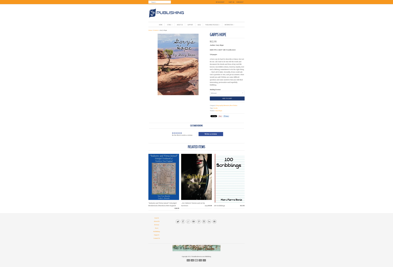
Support (190, 25)
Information (229, 25)
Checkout (240, 2)
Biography (219, 105)
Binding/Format (215, 89)
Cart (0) (231, 2)
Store (169, 25)
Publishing (156, 231)
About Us (180, 25)
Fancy (226, 116)
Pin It (220, 116)
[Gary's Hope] (178, 94)
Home (160, 25)
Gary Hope (218, 110)
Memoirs (226, 105)
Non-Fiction (233, 105)
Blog (199, 25)
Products (155, 30)
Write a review (211, 134)
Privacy (156, 225)
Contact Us (156, 238)
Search (156, 218)
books (215, 108)
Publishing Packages (212, 25)
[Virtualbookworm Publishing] (196, 13)
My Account (220, 2)
